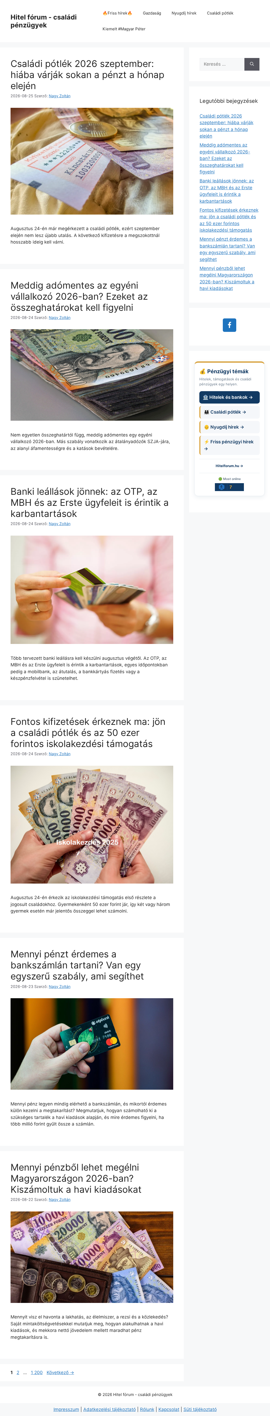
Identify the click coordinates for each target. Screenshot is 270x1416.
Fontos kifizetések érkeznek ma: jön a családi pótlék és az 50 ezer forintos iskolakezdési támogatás (88, 732)
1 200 (37, 1372)
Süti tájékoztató (200, 1409)
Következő (60, 1372)
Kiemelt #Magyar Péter (124, 28)
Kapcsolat (168, 1409)
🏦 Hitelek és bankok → (228, 397)
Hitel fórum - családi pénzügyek (44, 21)
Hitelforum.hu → (229, 466)
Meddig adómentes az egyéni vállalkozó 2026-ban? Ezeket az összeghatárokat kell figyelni (79, 296)
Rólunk (147, 1409)
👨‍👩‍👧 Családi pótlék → (225, 412)
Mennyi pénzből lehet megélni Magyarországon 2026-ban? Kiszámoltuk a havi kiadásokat (76, 1178)
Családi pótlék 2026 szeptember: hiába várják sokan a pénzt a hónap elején (87, 74)
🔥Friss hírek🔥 (117, 13)
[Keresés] (251, 64)
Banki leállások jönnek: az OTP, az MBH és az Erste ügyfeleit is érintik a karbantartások (90, 502)
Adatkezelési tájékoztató (109, 1409)
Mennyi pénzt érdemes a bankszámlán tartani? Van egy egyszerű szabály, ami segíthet (77, 965)
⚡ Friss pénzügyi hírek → (229, 445)
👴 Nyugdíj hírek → (224, 427)
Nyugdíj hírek (184, 13)
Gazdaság (152, 13)
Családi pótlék (220, 13)
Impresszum (66, 1409)
